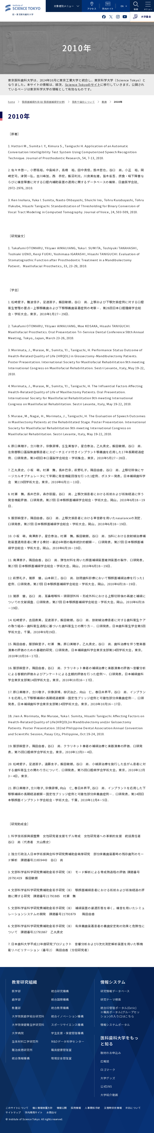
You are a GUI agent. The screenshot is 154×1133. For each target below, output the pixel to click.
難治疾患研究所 (22, 1050)
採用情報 (76, 1107)
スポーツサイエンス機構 (67, 1025)
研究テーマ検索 (110, 999)
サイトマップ (13, 1112)
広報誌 (104, 1061)
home (11, 101)
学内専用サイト (34, 1112)
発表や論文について (83, 101)
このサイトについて (17, 1107)
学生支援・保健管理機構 (67, 1033)
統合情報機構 (20, 1058)
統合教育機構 (60, 1008)
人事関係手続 (92, 1107)
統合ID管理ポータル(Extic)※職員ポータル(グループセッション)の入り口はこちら (120, 1012)
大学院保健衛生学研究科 (28, 1025)
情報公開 (62, 1107)
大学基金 (146, 16)
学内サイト (108, 8)
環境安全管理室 (61, 1058)
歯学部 (16, 999)
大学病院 (18, 1033)
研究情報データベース (115, 991)
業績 (104, 101)
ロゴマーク (107, 1070)
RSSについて (133, 1107)
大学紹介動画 (109, 1095)
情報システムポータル (115, 1025)
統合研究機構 (60, 991)
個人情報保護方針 (42, 1107)
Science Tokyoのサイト (82, 84)
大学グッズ (107, 1078)
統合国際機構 (60, 999)
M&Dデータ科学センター (67, 1041)
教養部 (16, 1008)
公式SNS (106, 1086)
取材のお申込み (110, 1053)
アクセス (91, 8)
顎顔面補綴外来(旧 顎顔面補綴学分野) (43, 101)
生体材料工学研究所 (25, 1041)
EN (122, 6)
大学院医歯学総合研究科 (28, 1016)
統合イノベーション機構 (67, 1016)
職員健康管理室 (61, 1050)
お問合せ (52, 1112)
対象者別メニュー (64, 6)
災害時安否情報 (113, 1107)
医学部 (16, 991)
